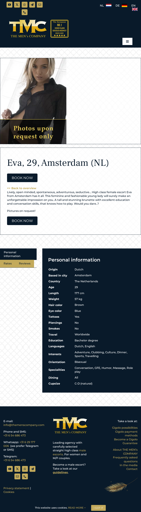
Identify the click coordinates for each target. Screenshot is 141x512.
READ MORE (76, 507)
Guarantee (130, 443)
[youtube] (9, 5)
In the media (129, 465)
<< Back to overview (21, 188)
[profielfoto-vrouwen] (33, 101)
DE (119, 5)
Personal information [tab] (12, 254)
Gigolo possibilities (125, 427)
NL (103, 5)
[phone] (25, 12)
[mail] (40, 5)
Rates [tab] (8, 263)
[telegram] (32, 5)
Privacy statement (16, 488)
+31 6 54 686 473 (14, 435)
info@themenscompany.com (23, 425)
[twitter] (17, 5)
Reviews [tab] (24, 263)
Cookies (8, 492)
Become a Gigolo (126, 439)
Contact (132, 469)
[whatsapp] (25, 5)
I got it (98, 507)
